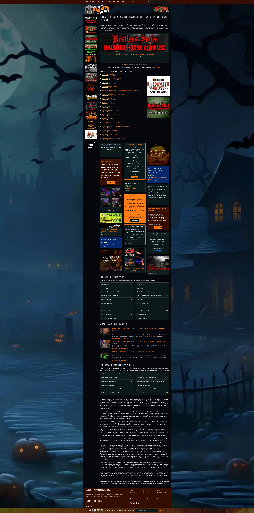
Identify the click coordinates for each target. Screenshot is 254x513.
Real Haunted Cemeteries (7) (108, 381)
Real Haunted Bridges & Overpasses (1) (111, 377)
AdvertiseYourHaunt (90, 144)
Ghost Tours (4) (105, 288)
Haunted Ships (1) (106, 310)
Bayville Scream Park (107, 102)
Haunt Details (110, 182)
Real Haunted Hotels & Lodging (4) (110, 392)
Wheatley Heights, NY (158, 156)
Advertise (132, 499)
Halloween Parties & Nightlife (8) (109, 295)
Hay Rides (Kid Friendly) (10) (108, 318)
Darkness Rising (106, 106)
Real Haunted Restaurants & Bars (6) (146, 389)
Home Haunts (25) (141, 284)
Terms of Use (133, 492)
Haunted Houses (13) (106, 303)
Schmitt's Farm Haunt (107, 118)
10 (144, 64)
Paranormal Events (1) (142, 303)
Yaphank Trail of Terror (108, 98)
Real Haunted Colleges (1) (107, 385)
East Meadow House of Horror (110, 134)
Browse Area (94, 2)
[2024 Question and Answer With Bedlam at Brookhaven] (105, 354)
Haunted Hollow (106, 82)
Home (86, 2)
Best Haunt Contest (162, 492)
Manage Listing (160, 499)
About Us (145, 490)
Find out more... (157, 67)
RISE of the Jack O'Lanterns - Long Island (112, 78)
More (131, 2)
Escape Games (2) (106, 284)
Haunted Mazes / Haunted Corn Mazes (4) (112, 307)
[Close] (165, 510)
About (124, 2)
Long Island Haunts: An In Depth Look (120, 338)
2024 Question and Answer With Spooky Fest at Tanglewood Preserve (138, 341)
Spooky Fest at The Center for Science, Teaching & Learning (117, 126)
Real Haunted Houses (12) (143, 374)
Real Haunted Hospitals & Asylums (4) (111, 389)
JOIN (160, 510)
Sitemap (159, 490)
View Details (111, 155)
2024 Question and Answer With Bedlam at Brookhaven (133, 352)
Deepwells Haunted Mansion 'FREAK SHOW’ (113, 94)
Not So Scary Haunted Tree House (111, 122)
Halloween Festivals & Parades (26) (110, 292)
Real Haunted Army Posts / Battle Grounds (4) (113, 374)
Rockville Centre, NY (111, 263)
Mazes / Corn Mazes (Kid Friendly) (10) (147, 292)
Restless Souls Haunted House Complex (112, 114)
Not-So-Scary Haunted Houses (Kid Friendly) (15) (149, 295)
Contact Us (133, 490)
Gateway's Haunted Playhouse (135, 54)
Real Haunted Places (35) (143, 385)
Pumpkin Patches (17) (142, 307)
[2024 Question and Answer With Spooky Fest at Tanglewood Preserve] (105, 344)
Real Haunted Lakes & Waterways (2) (146, 377)
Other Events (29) (141, 299)
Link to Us (146, 492)
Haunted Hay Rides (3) (107, 299)
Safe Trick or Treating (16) (143, 310)
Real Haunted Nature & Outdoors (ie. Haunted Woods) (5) (151, 381)
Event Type (106, 2)
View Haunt (135, 177)
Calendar (116, 2)
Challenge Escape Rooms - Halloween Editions (113, 138)
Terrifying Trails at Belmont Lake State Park (113, 110)
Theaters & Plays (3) (142, 318)
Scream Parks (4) (141, 314)
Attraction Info (134, 220)
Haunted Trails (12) (106, 314)
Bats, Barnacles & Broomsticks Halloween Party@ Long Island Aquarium (120, 90)
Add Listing (146, 499)
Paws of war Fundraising (108, 74)
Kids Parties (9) (140, 288)
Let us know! (89, 506)
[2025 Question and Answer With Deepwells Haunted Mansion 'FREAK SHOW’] (105, 331)
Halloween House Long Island (109, 86)
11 (146, 64)
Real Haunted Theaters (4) (143, 392)
